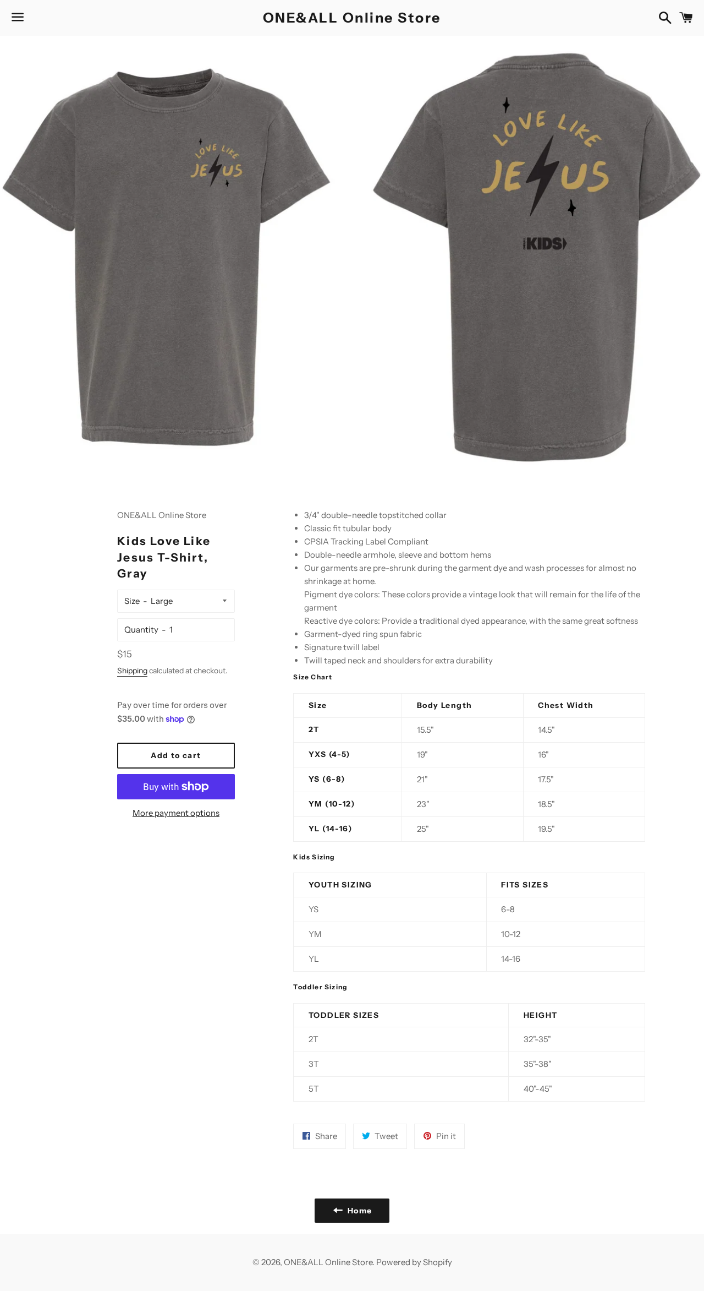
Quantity (141, 629)
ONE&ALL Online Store (352, 17)
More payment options (176, 813)
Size (132, 601)
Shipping (132, 670)
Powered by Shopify (414, 1262)
